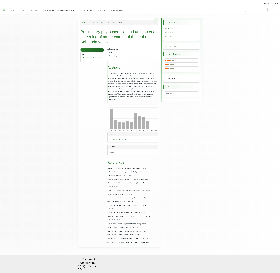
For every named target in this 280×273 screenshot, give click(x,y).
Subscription (101, 10)
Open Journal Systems (172, 46)
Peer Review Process (116, 10)
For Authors (169, 32)
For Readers (169, 28)
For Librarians (169, 36)
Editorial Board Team (86, 10)
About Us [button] (32, 10)
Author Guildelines (48, 10)
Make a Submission (173, 78)
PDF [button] (92, 50)
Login (276, 3)
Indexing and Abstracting (66, 10)
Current (12, 10)
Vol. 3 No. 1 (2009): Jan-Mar (106, 22)
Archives (22, 10)
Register (266, 3)
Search (271, 10)
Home (84, 22)
